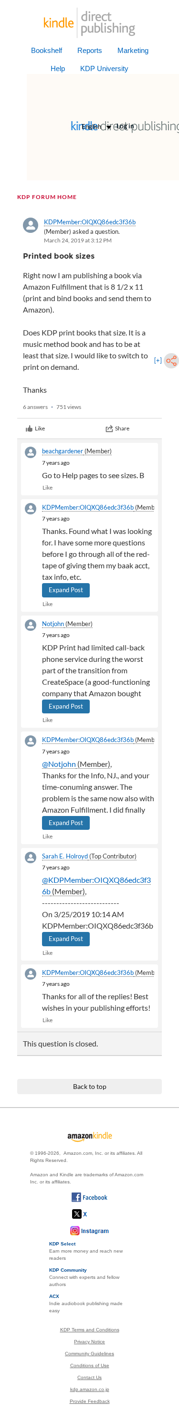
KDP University (104, 68)
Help (58, 68)
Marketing (132, 50)
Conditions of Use (89, 1365)
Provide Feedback (90, 1401)
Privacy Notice (89, 1341)
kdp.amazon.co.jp (89, 1389)
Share (122, 428)
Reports (89, 50)
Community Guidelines (89, 1353)
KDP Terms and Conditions (89, 1329)
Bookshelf (46, 50)
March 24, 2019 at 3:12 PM (78, 240)
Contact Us (89, 1377)
